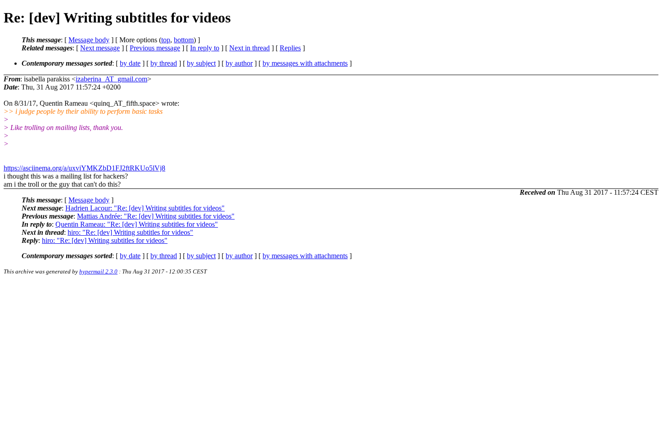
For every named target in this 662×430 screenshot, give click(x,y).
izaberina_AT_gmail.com (111, 79)
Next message (100, 48)
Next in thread (249, 48)
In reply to (204, 48)
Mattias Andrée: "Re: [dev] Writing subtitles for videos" (156, 216)
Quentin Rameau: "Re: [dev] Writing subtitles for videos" (136, 224)
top (165, 40)
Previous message (155, 48)
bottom (184, 40)
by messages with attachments (305, 63)
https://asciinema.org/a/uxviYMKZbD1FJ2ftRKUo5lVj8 (84, 168)
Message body (88, 40)
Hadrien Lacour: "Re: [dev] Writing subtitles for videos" (145, 208)
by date (130, 63)
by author (239, 63)
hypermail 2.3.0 (98, 271)
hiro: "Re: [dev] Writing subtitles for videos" (130, 232)
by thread (163, 63)
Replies (290, 48)
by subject (201, 63)
